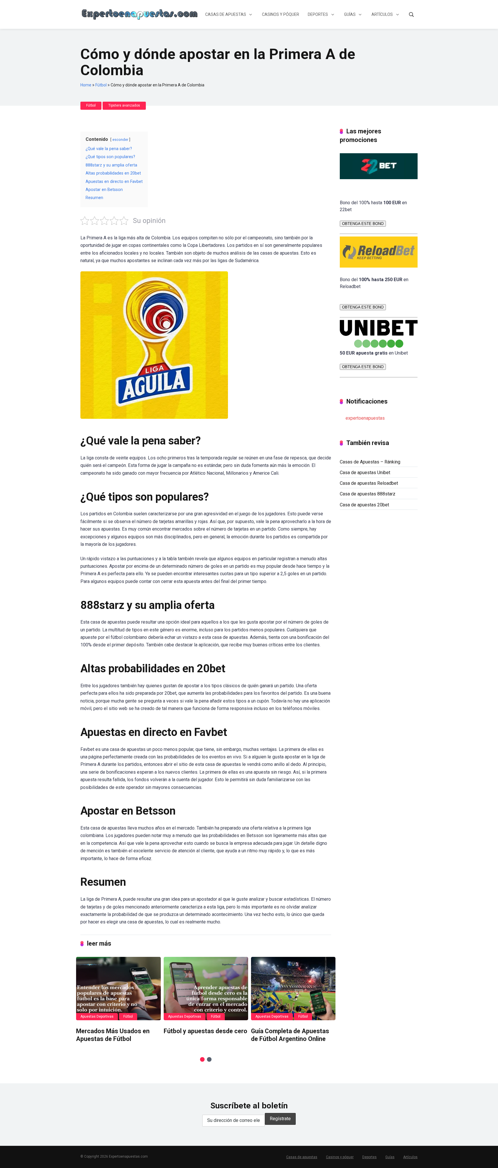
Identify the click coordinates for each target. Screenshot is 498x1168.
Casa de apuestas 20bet (364, 505)
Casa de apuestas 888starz (367, 494)
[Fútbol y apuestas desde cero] (206, 988)
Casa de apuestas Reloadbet (369, 483)
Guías (390, 1157)
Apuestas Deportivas (97, 1016)
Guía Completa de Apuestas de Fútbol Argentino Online (290, 1034)
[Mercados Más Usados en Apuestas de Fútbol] (118, 988)
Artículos (410, 1157)
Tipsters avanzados (124, 105)
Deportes (369, 1157)
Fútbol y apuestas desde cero (205, 1031)
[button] (202, 1059)
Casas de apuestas (301, 1157)
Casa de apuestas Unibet (365, 472)
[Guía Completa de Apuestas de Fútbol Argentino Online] (293, 988)
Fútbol (101, 85)
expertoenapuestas (365, 418)
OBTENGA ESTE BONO (363, 224)
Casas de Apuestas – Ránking (370, 462)
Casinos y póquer (340, 1157)
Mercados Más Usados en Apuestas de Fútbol (113, 1034)
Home (85, 85)
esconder (120, 139)
